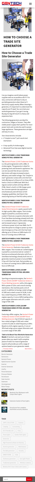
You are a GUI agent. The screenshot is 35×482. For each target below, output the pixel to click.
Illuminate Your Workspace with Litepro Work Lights (19, 393)
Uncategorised (5, 384)
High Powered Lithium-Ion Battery (13, 443)
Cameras (20, 423)
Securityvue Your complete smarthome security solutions (19, 408)
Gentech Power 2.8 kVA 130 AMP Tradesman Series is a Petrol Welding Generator (17, 280)
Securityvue (5, 377)
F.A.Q (19, 431)
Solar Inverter (5, 379)
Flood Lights (6, 435)
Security (21, 451)
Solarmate (4, 382)
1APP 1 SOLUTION (8, 423)
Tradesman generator (9, 463)
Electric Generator (7, 354)
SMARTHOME (7, 455)
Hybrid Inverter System (8, 362)
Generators (4, 357)
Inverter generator (8, 447)
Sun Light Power (25, 459)
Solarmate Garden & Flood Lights (20, 401)
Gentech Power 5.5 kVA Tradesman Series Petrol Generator (15, 208)
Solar (16, 455)
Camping (5, 427)
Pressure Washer (6, 374)
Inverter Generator (7, 367)
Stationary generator (9, 459)
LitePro (3, 369)
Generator (6, 439)
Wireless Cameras (25, 463)
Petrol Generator (6, 372)
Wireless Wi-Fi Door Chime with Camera (15, 467)
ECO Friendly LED (8, 431)
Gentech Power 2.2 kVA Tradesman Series (19, 161)
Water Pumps (5, 386)
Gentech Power (6, 359)
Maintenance (22, 447)
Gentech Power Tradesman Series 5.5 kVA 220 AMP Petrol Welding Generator (17, 316)
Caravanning (16, 427)
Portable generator (9, 451)
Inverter (3, 364)
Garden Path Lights (20, 435)
